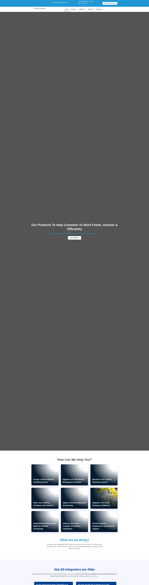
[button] (74, 9)
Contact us (99, 9)
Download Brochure (109, 3)
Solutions (82, 9)
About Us (90, 9)
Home (67, 9)
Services (73, 9)
